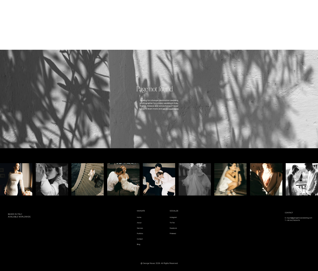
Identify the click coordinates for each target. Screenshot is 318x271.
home (142, 108)
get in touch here (170, 108)
